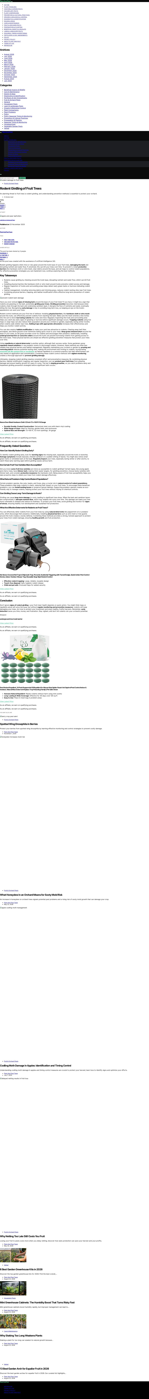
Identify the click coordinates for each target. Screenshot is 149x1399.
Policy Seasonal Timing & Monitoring (18, 116)
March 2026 (8, 64)
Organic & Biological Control (15, 17)
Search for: (3, 176)
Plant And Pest (5, 1)
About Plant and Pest (12, 41)
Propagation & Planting (13, 27)
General (7, 102)
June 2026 (8, 58)
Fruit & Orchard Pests (12, 25)
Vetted (6, 5)
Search (22, 178)
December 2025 (10, 71)
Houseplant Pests (11, 11)
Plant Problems (10, 7)
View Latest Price (6, 434)
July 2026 (8, 56)
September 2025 (10, 77)
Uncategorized (9, 124)
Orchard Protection (11, 242)
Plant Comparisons (11, 13)
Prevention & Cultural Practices (17, 15)
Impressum (8, 45)
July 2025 (8, 81)
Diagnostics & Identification (15, 19)
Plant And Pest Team (6, 232)
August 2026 (9, 54)
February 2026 (9, 66)
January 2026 (9, 69)
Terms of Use (9, 43)
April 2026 (8, 62)
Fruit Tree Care (9, 240)
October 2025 (9, 75)
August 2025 (9, 79)
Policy (6, 37)
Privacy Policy (9, 39)
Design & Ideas (9, 21)
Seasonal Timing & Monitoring (15, 33)
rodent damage (9, 244)
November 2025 (10, 73)
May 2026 (8, 60)
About (6, 136)
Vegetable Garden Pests (13, 9)
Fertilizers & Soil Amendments (15, 35)
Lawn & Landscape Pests (13, 31)
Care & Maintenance (11, 23)
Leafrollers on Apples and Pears (7, 220)
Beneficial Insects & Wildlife (15, 29)
